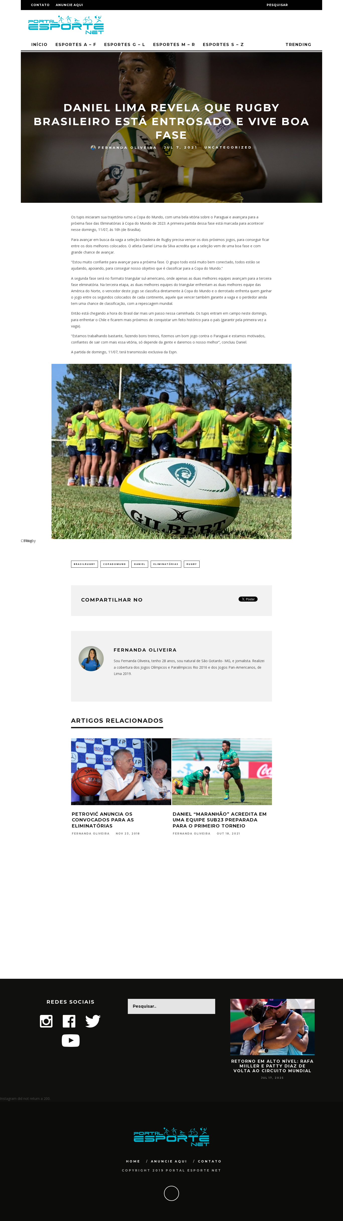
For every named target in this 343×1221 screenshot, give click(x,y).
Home (133, 1161)
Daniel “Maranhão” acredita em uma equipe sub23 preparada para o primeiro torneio (220, 820)
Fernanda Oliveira (127, 147)
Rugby (192, 564)
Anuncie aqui (69, 5)
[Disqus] (171, 914)
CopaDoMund (114, 564)
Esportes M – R (174, 44)
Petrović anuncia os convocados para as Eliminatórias (103, 820)
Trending (298, 44)
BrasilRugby (84, 564)
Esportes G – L (124, 44)
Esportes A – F (75, 44)
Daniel (139, 564)
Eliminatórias (166, 564)
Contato (40, 5)
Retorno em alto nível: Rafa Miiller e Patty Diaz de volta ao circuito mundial (272, 1066)
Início (39, 44)
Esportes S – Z (223, 44)
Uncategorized (228, 147)
